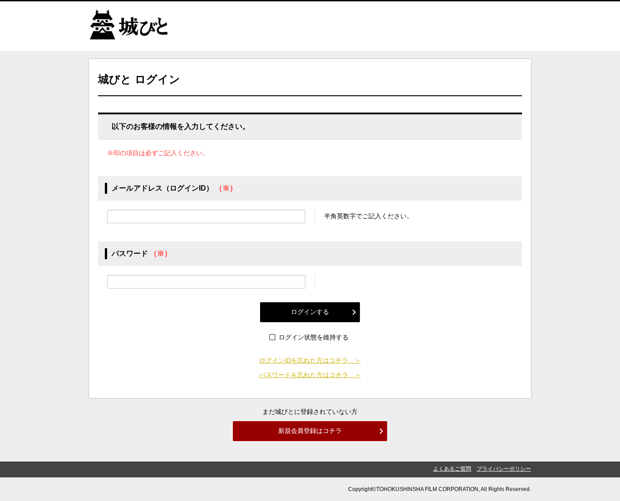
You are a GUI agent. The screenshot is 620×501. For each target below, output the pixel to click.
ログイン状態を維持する (314, 337)
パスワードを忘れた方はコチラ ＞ (310, 374)
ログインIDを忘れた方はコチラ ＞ (310, 360)
